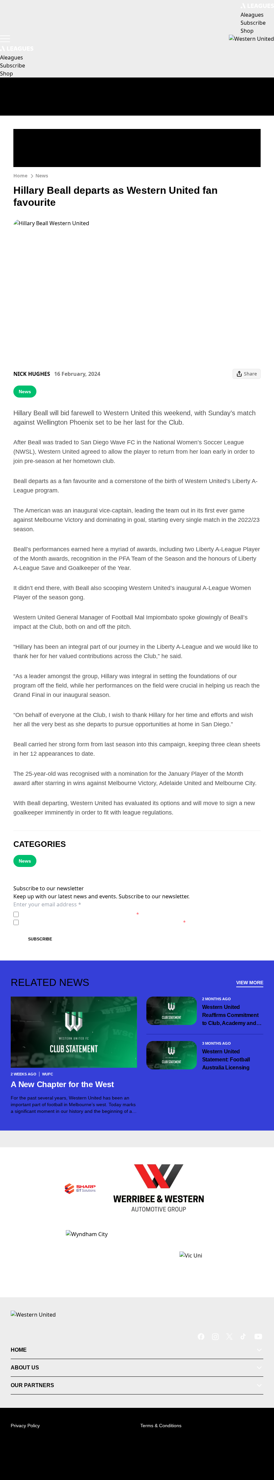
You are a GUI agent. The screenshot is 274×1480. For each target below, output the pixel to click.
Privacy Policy (68, 914)
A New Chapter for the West (62, 1084)
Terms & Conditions (160, 1425)
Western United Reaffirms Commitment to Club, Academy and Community (230, 1015)
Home (20, 175)
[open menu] (5, 38)
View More (249, 982)
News (41, 175)
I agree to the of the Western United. (80, 914)
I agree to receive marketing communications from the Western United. (103, 922)
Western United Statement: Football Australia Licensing (226, 1059)
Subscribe (40, 939)
